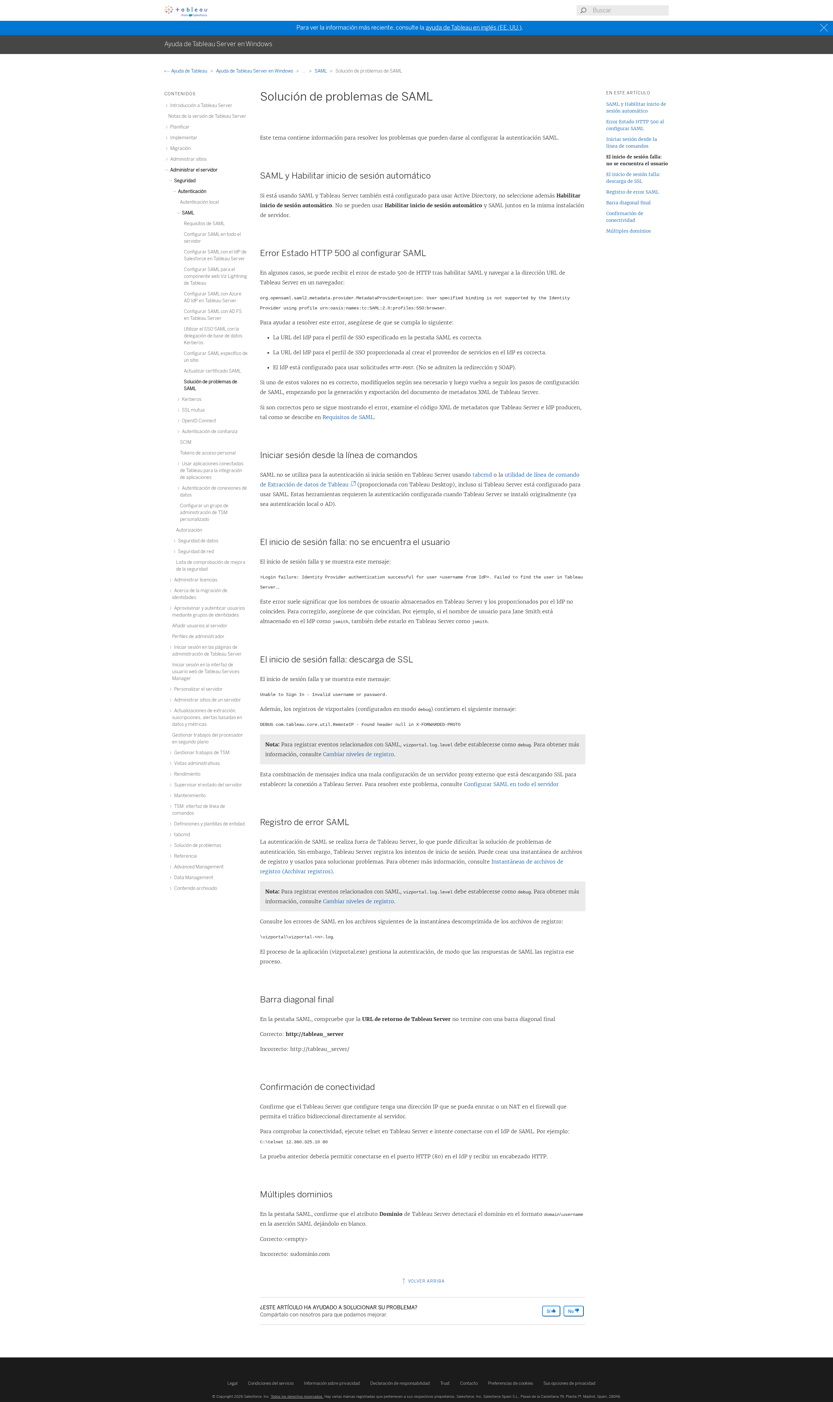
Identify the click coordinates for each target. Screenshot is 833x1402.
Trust (445, 1383)
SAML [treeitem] (187, 213)
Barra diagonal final (628, 203)
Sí (549, 1311)
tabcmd (482, 474)
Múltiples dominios (628, 231)
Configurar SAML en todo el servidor (511, 784)
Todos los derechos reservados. (297, 1396)
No (571, 1311)
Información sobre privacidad (332, 1383)
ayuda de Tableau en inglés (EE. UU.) (474, 27)
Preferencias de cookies (510, 1383)
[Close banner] (824, 28)
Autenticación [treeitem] (191, 191)
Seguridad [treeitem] (184, 181)
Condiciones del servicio (271, 1383)
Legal (232, 1383)
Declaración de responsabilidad (400, 1383)
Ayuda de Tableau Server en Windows (255, 71)
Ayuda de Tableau (189, 71)
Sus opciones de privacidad (569, 1383)
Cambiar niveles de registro (358, 754)
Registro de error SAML (632, 192)
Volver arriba (426, 1281)
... (304, 71)
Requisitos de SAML (348, 417)
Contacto (469, 1383)
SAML (321, 71)
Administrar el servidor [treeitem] (193, 170)
